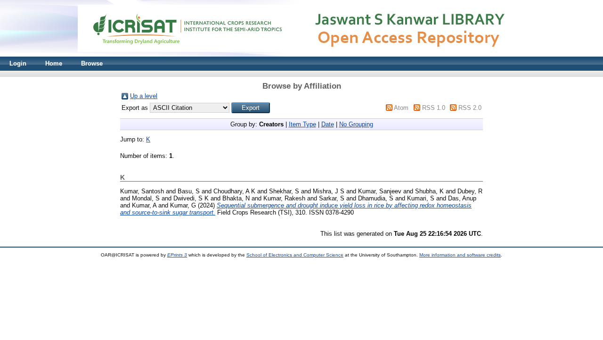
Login (17, 63)
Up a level (143, 96)
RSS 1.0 (433, 107)
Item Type (302, 124)
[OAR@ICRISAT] (301, 54)
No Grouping (356, 124)
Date (327, 124)
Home (53, 63)
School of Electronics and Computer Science (294, 254)
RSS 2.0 (469, 107)
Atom (401, 107)
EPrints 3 (177, 254)
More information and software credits (460, 254)
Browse (92, 63)
